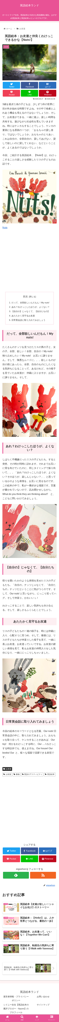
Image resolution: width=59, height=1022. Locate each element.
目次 (25, 296)
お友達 (8, 769)
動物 (18, 774)
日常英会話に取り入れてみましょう (28, 320)
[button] (53, 549)
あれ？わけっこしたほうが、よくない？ (30, 307)
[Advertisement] (29, 259)
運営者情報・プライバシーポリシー (16, 998)
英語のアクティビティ (33, 774)
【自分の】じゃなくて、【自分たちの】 (30, 311)
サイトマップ (43, 1004)
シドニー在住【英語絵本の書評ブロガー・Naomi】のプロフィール (16, 1008)
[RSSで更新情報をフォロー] (43, 875)
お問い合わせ (43, 996)
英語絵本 (50, 774)
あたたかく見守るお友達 (23, 315)
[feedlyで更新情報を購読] (16, 875)
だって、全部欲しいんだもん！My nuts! (30, 302)
